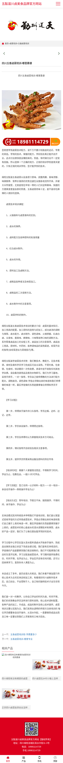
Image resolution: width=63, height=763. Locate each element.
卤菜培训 (13, 44)
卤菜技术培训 (12, 204)
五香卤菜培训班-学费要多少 (23, 634)
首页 (7, 44)
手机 (39, 761)
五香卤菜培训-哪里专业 (21, 639)
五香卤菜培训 (23, 44)
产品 (24, 761)
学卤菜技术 (18, 361)
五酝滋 (9, 177)
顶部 (55, 761)
